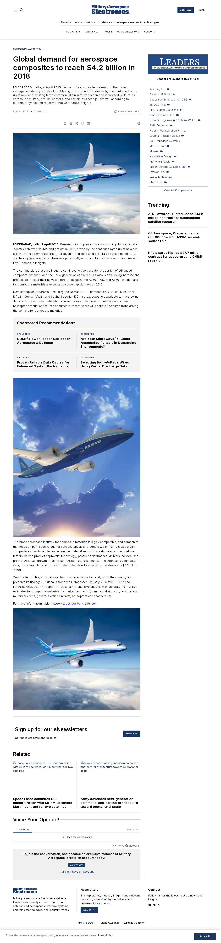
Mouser (154, 151)
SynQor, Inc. (157, 172)
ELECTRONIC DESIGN (134, 923)
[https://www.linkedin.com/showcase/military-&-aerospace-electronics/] (154, 904)
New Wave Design (160, 156)
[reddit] (82, 123)
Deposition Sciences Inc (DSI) (168, 99)
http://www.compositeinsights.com (73, 603)
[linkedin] (70, 123)
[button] (15, 10)
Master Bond (157, 146)
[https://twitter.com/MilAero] (158, 904)
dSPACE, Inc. (157, 104)
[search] (21, 10)
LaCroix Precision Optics (164, 135)
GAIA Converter (159, 125)
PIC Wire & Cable (159, 161)
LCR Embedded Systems (164, 140)
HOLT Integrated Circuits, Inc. (167, 130)
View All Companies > (178, 190)
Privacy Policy (105, 935)
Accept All (205, 936)
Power (108, 32)
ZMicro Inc (156, 182)
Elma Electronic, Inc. (162, 115)
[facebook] (65, 123)
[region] (76, 838)
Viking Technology (160, 177)
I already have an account (77, 871)
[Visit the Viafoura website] (132, 845)
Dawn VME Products (162, 94)
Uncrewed (92, 32)
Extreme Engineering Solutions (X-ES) (173, 120)
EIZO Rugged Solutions (163, 109)
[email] (88, 123)
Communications (128, 32)
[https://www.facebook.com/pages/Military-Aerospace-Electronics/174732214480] (149, 904)
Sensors (149, 32)
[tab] (22, 829)
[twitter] (76, 123)
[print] (138, 123)
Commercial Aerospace (27, 49)
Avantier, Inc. (157, 89)
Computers (73, 32)
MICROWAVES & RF (110, 923)
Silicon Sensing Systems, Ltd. (167, 166)
